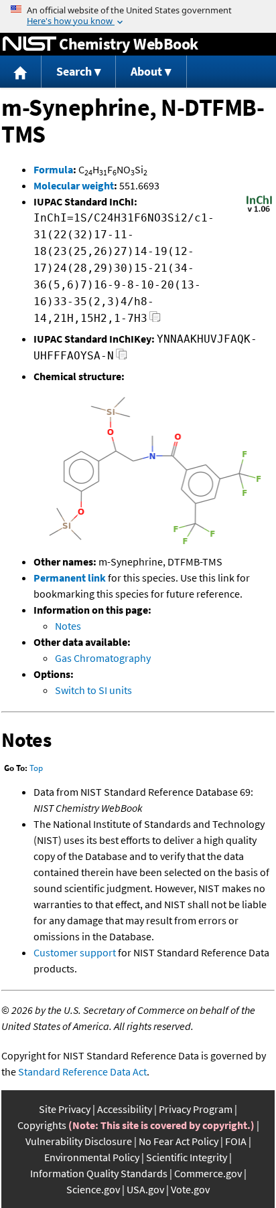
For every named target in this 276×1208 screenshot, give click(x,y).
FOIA (236, 1141)
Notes (68, 625)
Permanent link (69, 577)
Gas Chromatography (103, 658)
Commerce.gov (208, 1173)
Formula (53, 169)
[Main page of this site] (21, 72)
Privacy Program (195, 1109)
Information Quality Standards (98, 1173)
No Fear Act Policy (178, 1141)
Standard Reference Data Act (82, 1071)
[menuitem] (21, 72)
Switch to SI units (93, 690)
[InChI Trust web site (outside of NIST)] (259, 211)
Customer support (74, 952)
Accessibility (124, 1109)
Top (36, 768)
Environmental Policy (91, 1157)
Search (74, 71)
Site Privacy (64, 1109)
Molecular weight (73, 185)
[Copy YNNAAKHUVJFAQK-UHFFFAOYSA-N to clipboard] (121, 357)
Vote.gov (190, 1189)
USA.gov (145, 1189)
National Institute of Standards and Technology (29, 44)
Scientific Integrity (186, 1157)
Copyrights (41, 1125)
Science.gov (93, 1189)
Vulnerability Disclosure (78, 1141)
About (146, 71)
